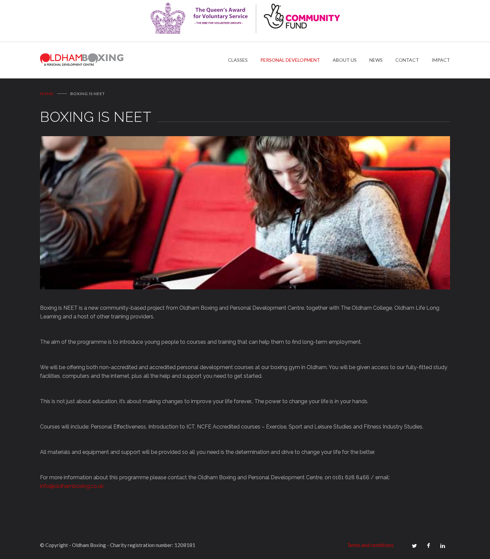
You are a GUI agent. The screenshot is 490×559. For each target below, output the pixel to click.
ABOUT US (345, 60)
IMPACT (441, 60)
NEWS (376, 60)
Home (47, 93)
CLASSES (238, 60)
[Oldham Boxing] (134, 60)
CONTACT (407, 60)
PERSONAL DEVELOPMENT (290, 60)
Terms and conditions (370, 545)
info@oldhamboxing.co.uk (72, 486)
